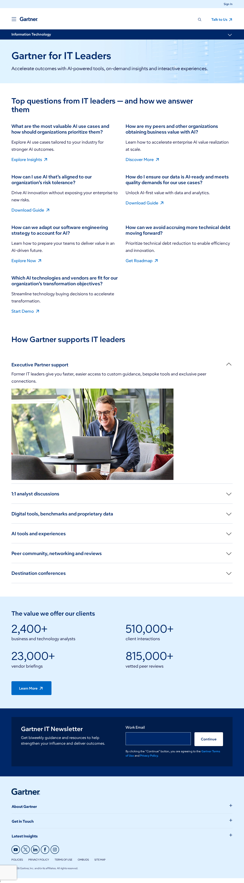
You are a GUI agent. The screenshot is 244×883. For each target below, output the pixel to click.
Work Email (135, 727)
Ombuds (83, 859)
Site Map (100, 859)
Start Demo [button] (23, 311)
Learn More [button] (28, 688)
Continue (209, 739)
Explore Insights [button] (27, 159)
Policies (17, 859)
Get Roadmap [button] (139, 260)
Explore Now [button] (24, 260)
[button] (226, 4)
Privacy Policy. (149, 755)
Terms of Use (63, 859)
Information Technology (31, 34)
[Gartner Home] (29, 19)
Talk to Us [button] (219, 19)
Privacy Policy (38, 859)
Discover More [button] (140, 159)
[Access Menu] (14, 19)
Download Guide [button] (28, 210)
